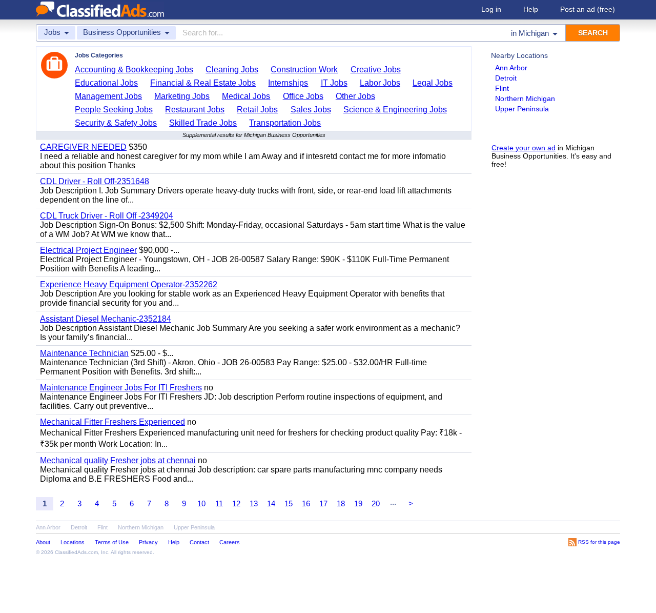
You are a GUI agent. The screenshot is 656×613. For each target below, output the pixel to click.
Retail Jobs (257, 109)
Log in (491, 9)
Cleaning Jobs (232, 69)
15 (288, 503)
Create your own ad (523, 148)
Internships (288, 82)
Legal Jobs (433, 82)
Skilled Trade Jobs (203, 122)
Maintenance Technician (84, 353)
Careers (229, 542)
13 (254, 503)
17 (323, 503)
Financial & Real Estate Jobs (203, 82)
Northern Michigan (525, 98)
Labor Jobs (380, 82)
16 (306, 503)
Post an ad (587, 9)
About (43, 542)
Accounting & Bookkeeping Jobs (134, 69)
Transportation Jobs (285, 122)
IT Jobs (334, 82)
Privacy (148, 542)
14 (271, 503)
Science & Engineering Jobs (395, 109)
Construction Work (304, 69)
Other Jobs (355, 96)
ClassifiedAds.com (76, 552)
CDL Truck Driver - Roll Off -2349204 (106, 215)
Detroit (506, 78)
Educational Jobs (106, 82)
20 (376, 503)
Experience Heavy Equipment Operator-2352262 (128, 284)
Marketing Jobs (182, 96)
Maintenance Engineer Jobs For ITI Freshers (121, 387)
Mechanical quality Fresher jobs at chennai (118, 460)
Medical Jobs (246, 96)
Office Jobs (303, 96)
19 (358, 503)
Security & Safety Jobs (116, 122)
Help (530, 9)
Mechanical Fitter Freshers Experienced (112, 422)
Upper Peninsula (522, 109)
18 (341, 503)
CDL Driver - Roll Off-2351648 (94, 181)
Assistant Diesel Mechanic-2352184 (105, 318)
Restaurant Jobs (194, 109)
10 (201, 503)
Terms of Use (112, 542)
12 (236, 503)
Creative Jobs (376, 69)
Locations (72, 542)
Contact (199, 542)
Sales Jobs (311, 109)
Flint (502, 88)
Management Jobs (108, 96)
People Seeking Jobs (114, 109)
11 (219, 503)
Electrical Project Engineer (88, 250)
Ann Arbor (511, 68)
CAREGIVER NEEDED (83, 147)
